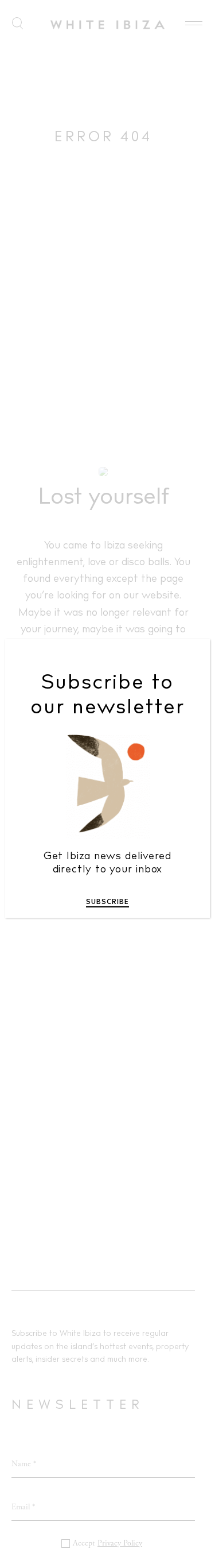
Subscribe (107, 902)
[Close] (193, 656)
